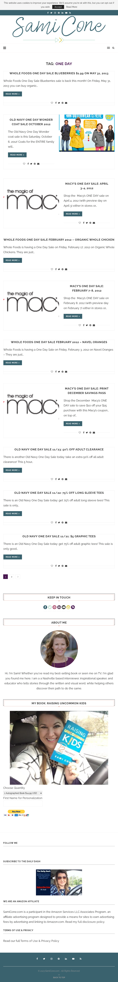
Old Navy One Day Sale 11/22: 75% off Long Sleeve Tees (59, 492)
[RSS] (73, 607)
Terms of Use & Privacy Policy (39, 940)
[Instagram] (68, 607)
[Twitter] (50, 607)
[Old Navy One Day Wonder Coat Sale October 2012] (87, 133)
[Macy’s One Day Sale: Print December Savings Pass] (31, 401)
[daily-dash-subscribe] (59, 882)
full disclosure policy (91, 921)
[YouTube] (64, 607)
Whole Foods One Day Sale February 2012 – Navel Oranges (59, 342)
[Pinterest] (54, 607)
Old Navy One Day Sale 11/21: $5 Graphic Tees (59, 536)
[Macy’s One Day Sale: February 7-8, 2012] (31, 299)
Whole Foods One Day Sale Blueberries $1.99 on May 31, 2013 (59, 73)
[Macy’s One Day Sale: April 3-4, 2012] (31, 197)
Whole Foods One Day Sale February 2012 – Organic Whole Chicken (59, 239)
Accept (58, 7)
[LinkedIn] (59, 607)
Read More (71, 7)
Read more (12, 94)
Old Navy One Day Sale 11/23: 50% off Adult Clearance (59, 449)
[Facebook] (45, 607)
